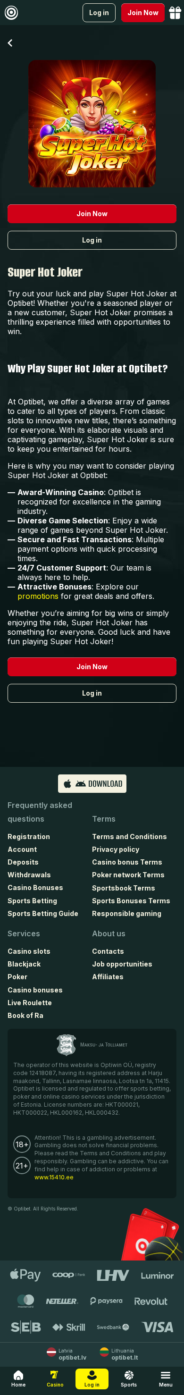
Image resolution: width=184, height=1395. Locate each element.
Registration (29, 836)
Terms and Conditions (129, 836)
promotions (38, 596)
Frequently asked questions (40, 812)
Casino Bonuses (35, 887)
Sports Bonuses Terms (131, 901)
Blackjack (24, 964)
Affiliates (108, 977)
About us (108, 933)
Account (22, 849)
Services (24, 933)
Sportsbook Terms (123, 888)
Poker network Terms (128, 875)
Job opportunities (122, 964)
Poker (17, 977)
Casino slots (29, 951)
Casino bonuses (35, 990)
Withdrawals (29, 875)
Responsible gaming (126, 913)
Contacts (108, 951)
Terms (104, 819)
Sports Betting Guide (43, 913)
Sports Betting (32, 901)
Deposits (23, 862)
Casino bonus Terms (127, 862)
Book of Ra (25, 1015)
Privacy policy (115, 849)
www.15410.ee (54, 1177)
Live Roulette (30, 1003)
